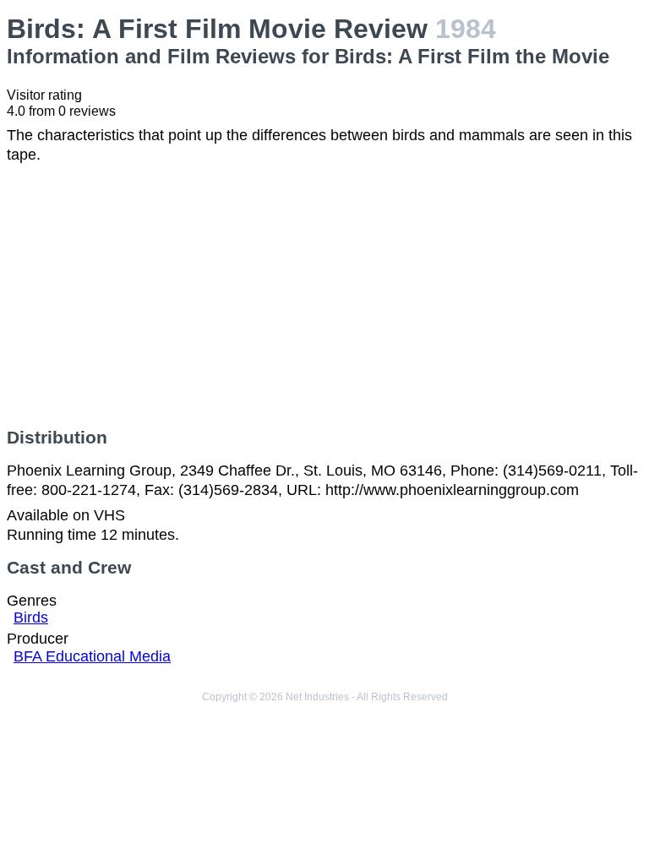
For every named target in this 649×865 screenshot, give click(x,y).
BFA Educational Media (92, 656)
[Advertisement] (324, 295)
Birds (31, 617)
